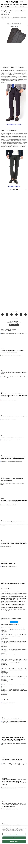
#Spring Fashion (11, 593)
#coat (10, 598)
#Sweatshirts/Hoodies (5, 609)
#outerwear (18, 595)
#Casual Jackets (18, 609)
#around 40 (3, 610)
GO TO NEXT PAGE (18, 189)
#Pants (2, 599)
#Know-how (19, 599)
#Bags (13, 601)
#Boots (22, 604)
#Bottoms (3, 598)
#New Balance (9, 610)
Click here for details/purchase (14, 186)
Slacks (2, 17)
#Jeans (16, 598)
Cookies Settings (13, 834)
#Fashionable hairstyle (5, 607)
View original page (14, 26)
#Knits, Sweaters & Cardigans (10, 602)
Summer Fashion (22, 17)
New (5, 4)
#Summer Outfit (4, 596)
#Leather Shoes (4, 595)
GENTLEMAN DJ (5, 14)
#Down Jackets (18, 604)
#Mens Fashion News (15, 596)
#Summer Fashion (21, 592)
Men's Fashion (9, 17)
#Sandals (24, 601)
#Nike (23, 609)
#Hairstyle (7, 598)
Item (11, 4)
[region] (14, 835)
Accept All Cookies (14, 841)
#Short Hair (3, 606)
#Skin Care (12, 604)
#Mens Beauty (13, 599)
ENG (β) (21, 1)
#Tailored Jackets (22, 598)
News (21, 4)
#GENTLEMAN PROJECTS (18, 606)
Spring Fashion (4, 18)
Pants (5, 17)
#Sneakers (24, 593)
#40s (21, 607)
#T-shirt (14, 595)
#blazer (17, 607)
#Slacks (2, 602)
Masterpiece (5, 6)
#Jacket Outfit (13, 607)
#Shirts (9, 596)
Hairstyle (25, 4)
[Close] (25, 828)
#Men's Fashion (4, 592)
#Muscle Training (4, 601)
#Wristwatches (7, 599)
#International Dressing (12, 592)
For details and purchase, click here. (14, 124)
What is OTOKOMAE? (14, 318)
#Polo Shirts (12, 609)
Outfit (7, 4)
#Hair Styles (10, 595)
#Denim (13, 598)
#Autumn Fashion (4, 593)
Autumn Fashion (10, 18)
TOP (2, 4)
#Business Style (18, 601)
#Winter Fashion (18, 593)
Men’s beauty (16, 4)
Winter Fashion (16, 17)
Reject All (14, 837)
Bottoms (8, 6)
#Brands (10, 601)
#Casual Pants (9, 606)
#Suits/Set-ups (23, 596)
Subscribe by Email (14, 324)
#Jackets (19, 602)
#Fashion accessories (5, 604)
